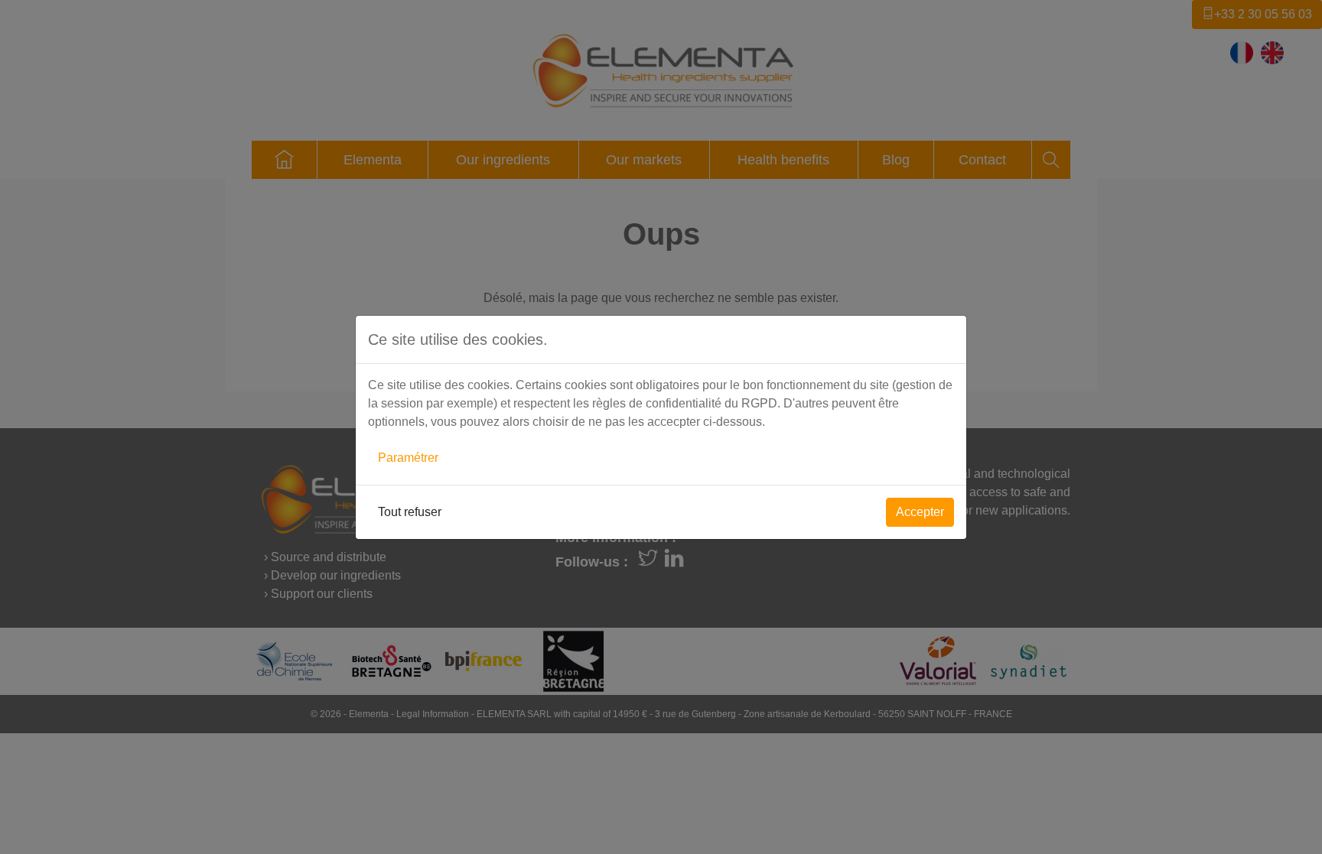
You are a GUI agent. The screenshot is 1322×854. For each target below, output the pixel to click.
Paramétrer (408, 457)
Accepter (920, 511)
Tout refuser (409, 511)
